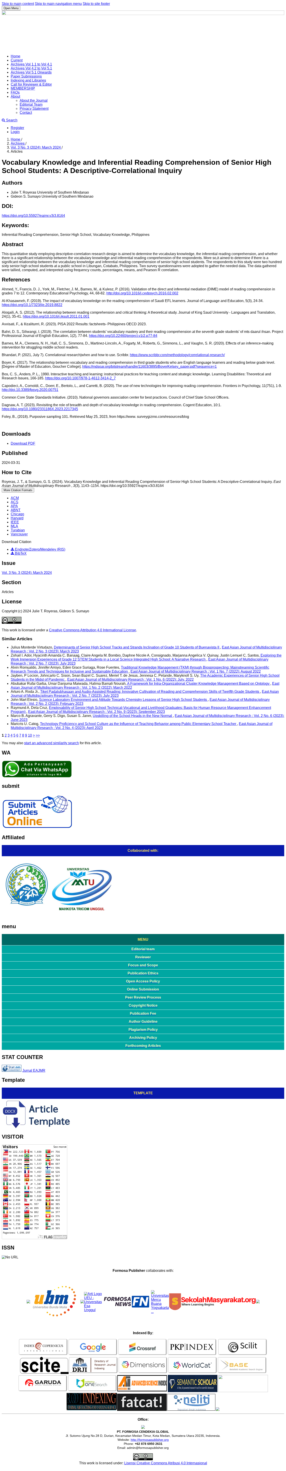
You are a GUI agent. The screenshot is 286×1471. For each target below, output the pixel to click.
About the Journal (34, 100)
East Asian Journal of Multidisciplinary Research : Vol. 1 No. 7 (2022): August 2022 (195, 671)
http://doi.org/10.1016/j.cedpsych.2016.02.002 (142, 293)
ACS (14, 502)
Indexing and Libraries (28, 80)
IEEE (15, 522)
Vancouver (19, 534)
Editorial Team (31, 104)
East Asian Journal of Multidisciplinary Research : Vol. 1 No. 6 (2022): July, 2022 (130, 679)
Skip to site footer (96, 4)
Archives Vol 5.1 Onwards (31, 72)
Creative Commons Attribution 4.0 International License (92, 630)
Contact (26, 112)
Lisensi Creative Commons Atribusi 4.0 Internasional (165, 1463)
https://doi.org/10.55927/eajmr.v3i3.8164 (33, 216)
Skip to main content (18, 4)
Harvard (17, 518)
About (15, 96)
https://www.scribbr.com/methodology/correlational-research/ (177, 355)
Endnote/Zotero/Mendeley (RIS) (39, 549)
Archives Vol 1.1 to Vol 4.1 (31, 64)
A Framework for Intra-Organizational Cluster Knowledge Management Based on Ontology (198, 683)
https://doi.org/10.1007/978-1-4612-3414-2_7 (80, 378)
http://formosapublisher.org (150, 1439)
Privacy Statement (34, 108)
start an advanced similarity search (51, 743)
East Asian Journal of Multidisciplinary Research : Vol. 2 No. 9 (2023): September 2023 (96, 712)
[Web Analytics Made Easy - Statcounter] (11, 1070)
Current (17, 60)
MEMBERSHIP (23, 88)
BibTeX (20, 553)
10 (30, 735)
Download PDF (23, 443)
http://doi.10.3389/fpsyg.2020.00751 (30, 390)
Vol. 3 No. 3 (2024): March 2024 (36, 147)
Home (15, 56)
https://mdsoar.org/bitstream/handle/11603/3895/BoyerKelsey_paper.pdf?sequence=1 (149, 366)
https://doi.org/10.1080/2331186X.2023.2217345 (40, 409)
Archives (18, 143)
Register (17, 128)
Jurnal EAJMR (33, 1070)
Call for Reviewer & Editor (31, 84)
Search (11, 120)
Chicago (17, 514)
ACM (15, 498)
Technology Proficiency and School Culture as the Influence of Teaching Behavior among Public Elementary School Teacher (138, 724)
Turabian (18, 530)
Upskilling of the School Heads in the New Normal (133, 716)
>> (38, 735)
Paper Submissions (26, 76)
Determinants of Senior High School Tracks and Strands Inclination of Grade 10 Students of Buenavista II (137, 647)
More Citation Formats (18, 490)
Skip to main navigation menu (58, 4)
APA (14, 506)
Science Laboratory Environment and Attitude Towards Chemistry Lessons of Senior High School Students (123, 700)
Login (15, 132)
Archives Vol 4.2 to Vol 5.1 (31, 68)
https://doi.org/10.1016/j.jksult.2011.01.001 (56, 316)
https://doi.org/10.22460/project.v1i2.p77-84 (123, 336)
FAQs (15, 92)
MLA (14, 526)
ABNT (16, 510)
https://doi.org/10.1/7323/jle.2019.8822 (32, 305)
